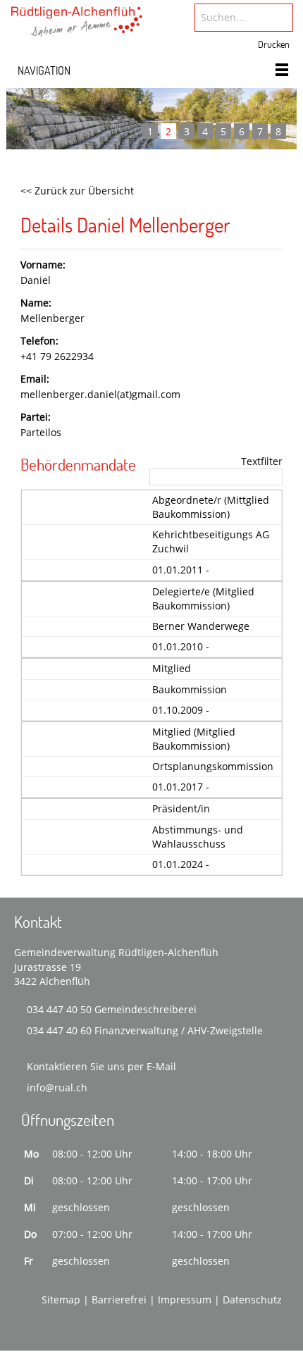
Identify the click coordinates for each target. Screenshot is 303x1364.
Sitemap (61, 1299)
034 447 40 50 (59, 1009)
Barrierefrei (119, 1299)
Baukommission (189, 689)
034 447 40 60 (59, 1030)
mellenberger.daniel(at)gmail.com (100, 394)
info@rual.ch (57, 1087)
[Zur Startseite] (76, 26)
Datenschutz (252, 1299)
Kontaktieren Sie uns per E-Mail (101, 1066)
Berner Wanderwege (200, 626)
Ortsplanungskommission (212, 766)
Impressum (184, 1299)
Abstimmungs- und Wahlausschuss (197, 836)
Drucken (274, 44)
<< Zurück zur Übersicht (77, 190)
